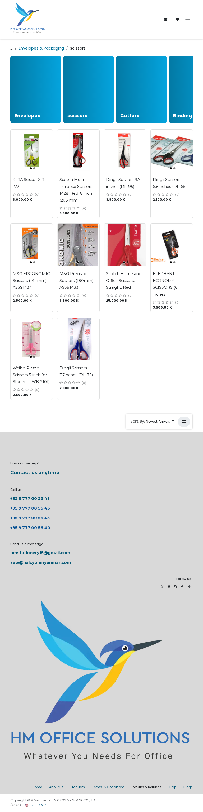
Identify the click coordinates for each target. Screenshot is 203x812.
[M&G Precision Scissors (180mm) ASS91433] (78, 245)
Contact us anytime (34, 473)
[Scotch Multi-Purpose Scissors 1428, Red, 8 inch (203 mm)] (78, 151)
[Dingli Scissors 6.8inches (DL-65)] (172, 151)
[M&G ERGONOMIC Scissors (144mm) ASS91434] (32, 245)
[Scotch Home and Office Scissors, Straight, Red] (125, 245)
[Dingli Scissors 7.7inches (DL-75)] (78, 339)
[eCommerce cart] (165, 19)
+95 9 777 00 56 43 (30, 508)
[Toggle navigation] (188, 19)
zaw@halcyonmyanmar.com (40, 562)
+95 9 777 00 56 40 (30, 527)
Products (78, 787)
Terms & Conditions (108, 787)
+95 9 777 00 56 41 (29, 498)
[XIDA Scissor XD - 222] (32, 151)
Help (172, 787)
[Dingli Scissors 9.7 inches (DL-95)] (125, 151)
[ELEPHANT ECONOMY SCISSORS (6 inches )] (172, 245)
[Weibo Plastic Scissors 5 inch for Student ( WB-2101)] (32, 339)
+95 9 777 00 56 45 (30, 517)
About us (56, 787)
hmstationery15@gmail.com (40, 552)
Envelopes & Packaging (41, 48)
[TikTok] (189, 586)
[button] (152, 421)
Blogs (188, 787)
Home (37, 787)
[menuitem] (35, 89)
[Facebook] (182, 586)
